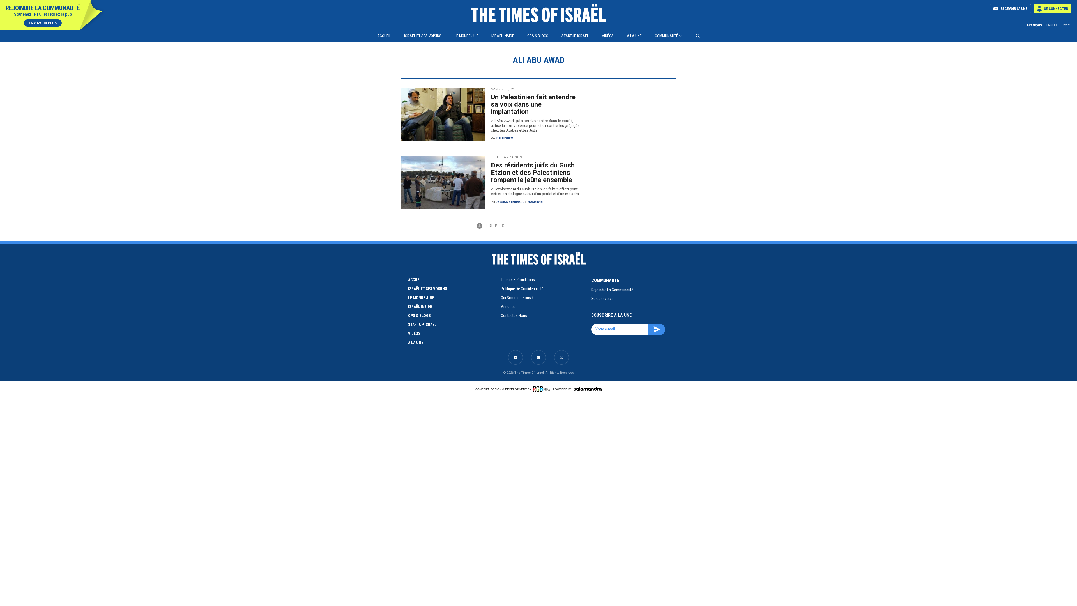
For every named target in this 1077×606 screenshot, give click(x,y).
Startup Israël (575, 36)
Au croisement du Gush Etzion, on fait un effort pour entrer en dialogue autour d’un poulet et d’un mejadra (535, 191)
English (1052, 25)
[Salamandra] (588, 389)
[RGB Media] (542, 389)
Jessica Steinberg (510, 201)
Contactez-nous (514, 315)
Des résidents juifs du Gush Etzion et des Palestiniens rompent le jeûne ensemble (533, 172)
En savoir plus (43, 23)
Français (1034, 25)
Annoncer (509, 306)
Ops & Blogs (537, 36)
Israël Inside (502, 36)
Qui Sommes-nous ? (517, 297)
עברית (1067, 25)
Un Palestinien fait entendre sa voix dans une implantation (533, 104)
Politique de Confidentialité (522, 288)
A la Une (634, 36)
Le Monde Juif (466, 36)
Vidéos (608, 36)
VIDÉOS (414, 333)
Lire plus (495, 226)
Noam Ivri (535, 201)
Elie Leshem (504, 138)
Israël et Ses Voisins (422, 36)
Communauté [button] (666, 36)
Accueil (384, 36)
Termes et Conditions (518, 279)
